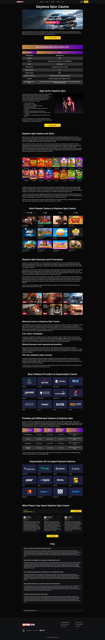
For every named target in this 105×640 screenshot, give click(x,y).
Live (44, 212)
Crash (59, 212)
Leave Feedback (76, 511)
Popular (28, 212)
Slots (75, 212)
